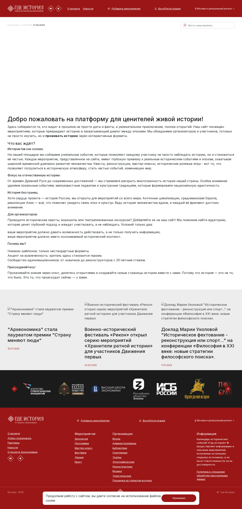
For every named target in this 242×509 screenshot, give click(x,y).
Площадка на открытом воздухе (132, 480)
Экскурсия (81, 438)
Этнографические (123, 462)
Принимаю (178, 498)
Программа (82, 443)
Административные (124, 443)
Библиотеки (119, 448)
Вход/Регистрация (169, 8)
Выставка (80, 452)
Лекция (79, 457)
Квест (78, 462)
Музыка (117, 471)
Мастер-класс (83, 448)
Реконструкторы (122, 466)
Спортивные (119, 452)
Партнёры (13, 442)
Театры (116, 457)
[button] (213, 8)
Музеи (116, 438)
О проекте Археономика (22, 452)
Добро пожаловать (19, 438)
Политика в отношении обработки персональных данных (212, 475)
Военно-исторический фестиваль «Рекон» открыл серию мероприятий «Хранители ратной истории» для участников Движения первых (119, 343)
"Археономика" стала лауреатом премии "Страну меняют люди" (39, 335)
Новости (88, 8)
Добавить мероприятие (125, 8)
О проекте (73, 8)
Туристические (121, 476)
